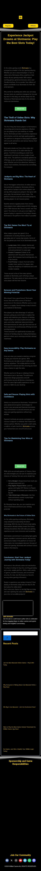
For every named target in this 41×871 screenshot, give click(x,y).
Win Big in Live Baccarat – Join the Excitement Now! (19, 707)
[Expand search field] (7, 637)
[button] (20, 17)
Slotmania (25, 68)
